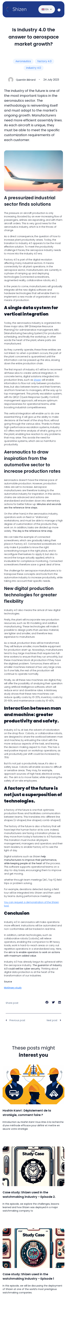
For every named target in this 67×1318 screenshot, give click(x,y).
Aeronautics (23, 61)
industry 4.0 (33, 68)
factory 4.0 (44, 61)
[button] (47, 1002)
